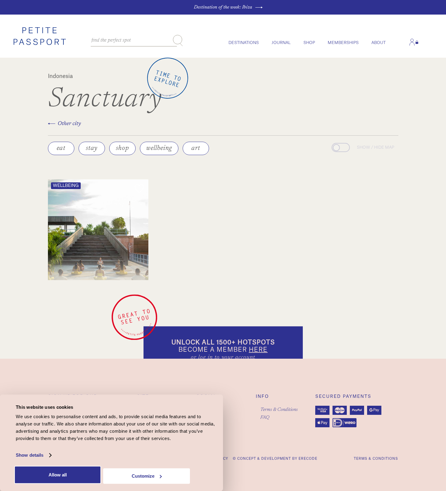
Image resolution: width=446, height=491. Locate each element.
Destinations (243, 43)
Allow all (58, 474)
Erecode (308, 458)
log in (205, 357)
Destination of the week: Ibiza (223, 7)
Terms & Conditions (279, 409)
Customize (143, 476)
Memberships (343, 43)
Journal (281, 43)
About (378, 43)
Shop (309, 43)
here (258, 350)
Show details (29, 455)
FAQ (264, 417)
